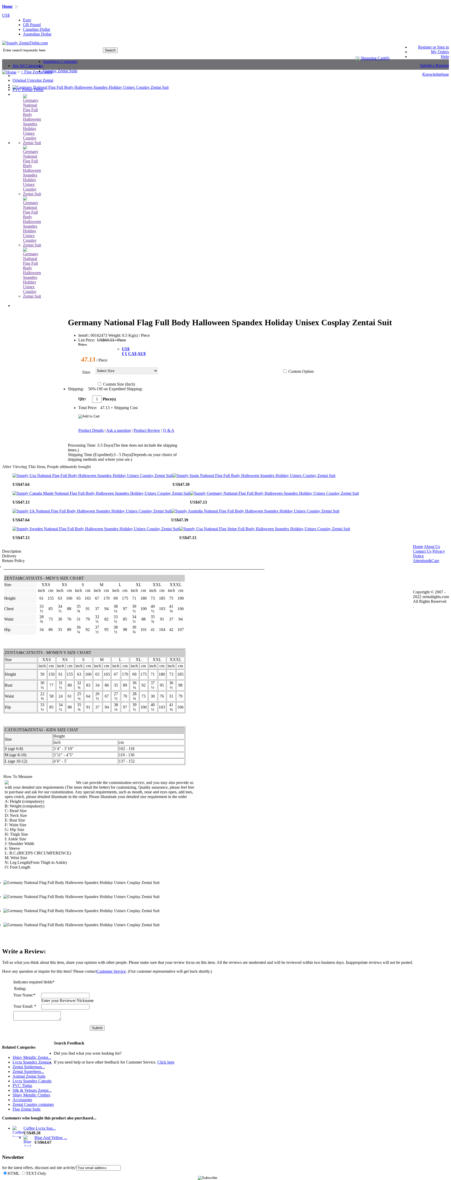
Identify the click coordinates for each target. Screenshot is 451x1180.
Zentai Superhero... (28, 1071)
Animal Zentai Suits (29, 1076)
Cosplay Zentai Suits (60, 71)
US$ (6, 15)
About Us (432, 546)
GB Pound (32, 24)
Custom (301, 371)
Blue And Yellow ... (50, 1137)
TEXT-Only (36, 1173)
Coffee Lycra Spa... (39, 1128)
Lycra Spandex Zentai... (32, 1062)
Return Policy (13, 560)
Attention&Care (426, 560)
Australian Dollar (37, 34)
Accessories (22, 1100)
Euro (27, 20)
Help (445, 56)
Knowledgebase (435, 74)
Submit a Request (434, 65)
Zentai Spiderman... (29, 1067)
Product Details (91, 430)
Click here (165, 1062)
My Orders (440, 52)
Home (7, 6)
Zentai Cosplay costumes (33, 1104)
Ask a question (118, 430)
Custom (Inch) (119, 384)
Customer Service (111, 971)
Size (85, 372)
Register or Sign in (433, 47)
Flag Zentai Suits (26, 1109)
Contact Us (422, 551)
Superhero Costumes (60, 61)
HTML (13, 1173)
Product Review (147, 430)
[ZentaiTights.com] (25, 43)
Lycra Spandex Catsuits (32, 1081)
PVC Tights (22, 1085)
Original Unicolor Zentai (33, 80)
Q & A (168, 430)
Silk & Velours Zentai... (32, 1090)
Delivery (9, 556)
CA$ (132, 353)
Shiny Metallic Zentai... (32, 1057)
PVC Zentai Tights (28, 89)
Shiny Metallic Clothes (31, 1095)
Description (11, 551)
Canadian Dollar (36, 29)
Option (308, 371)
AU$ (141, 353)
